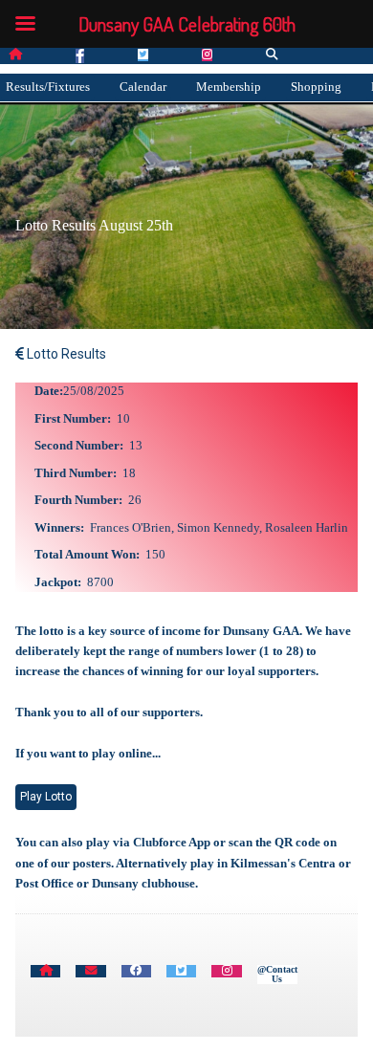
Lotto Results (65, 354)
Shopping (316, 87)
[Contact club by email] (90, 971)
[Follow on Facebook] (80, 56)
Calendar (143, 87)
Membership (228, 87)
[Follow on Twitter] (143, 55)
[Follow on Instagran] (226, 971)
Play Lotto (46, 796)
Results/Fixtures (48, 87)
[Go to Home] (45, 971)
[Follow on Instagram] (207, 55)
